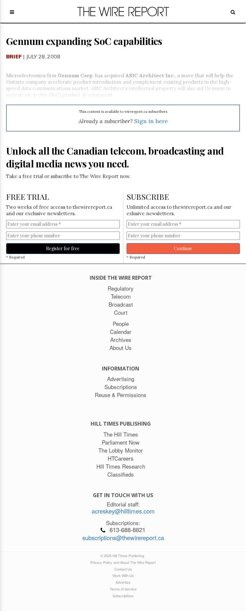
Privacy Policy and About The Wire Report (123, 562)
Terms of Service (123, 588)
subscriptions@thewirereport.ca (123, 537)
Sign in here (151, 121)
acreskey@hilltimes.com (123, 511)
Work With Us (123, 575)
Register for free (62, 248)
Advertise (123, 582)
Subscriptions (123, 595)
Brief (14, 56)
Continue (183, 248)
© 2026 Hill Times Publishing (123, 555)
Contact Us (123, 569)
